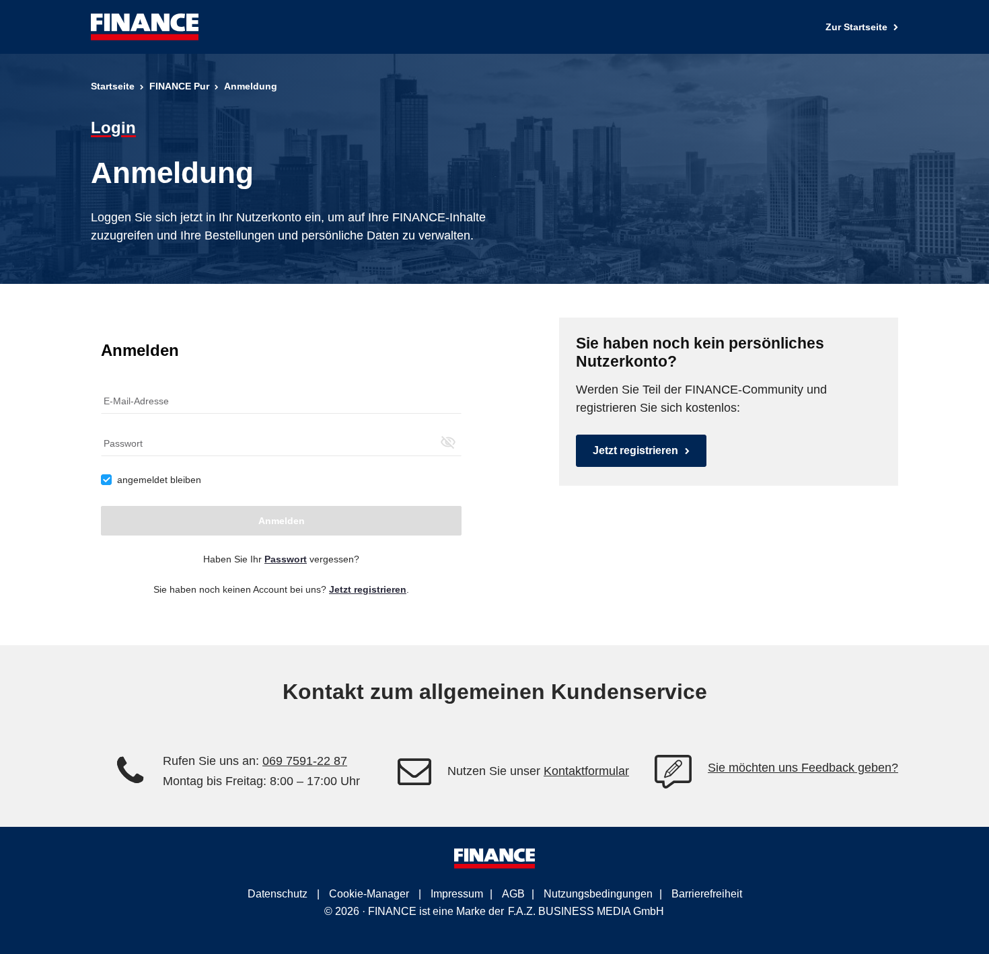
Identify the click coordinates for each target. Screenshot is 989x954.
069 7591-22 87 (304, 761)
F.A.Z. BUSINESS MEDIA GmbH (586, 911)
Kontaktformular (586, 771)
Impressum (457, 894)
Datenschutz (277, 894)
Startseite (113, 86)
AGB (513, 894)
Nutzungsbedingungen (598, 894)
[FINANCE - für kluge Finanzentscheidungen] (144, 26)
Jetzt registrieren (635, 450)
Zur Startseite (858, 27)
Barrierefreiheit (706, 894)
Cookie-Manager (369, 894)
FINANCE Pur (179, 86)
